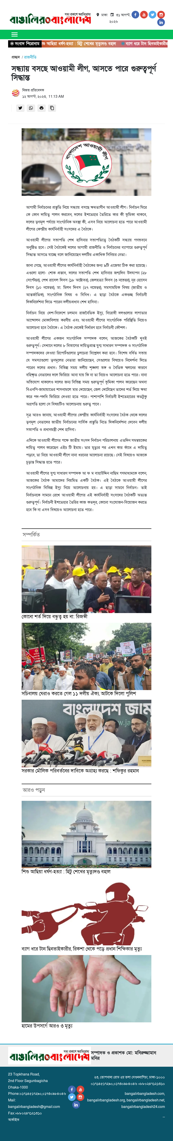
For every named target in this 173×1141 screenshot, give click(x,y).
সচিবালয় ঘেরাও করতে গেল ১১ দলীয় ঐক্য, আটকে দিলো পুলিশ (79, 693)
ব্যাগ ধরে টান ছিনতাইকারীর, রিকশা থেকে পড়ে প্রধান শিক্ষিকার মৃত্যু (82, 949)
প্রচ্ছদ (15, 57)
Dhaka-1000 (18, 1087)
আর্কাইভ (13, 1119)
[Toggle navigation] (14, 34)
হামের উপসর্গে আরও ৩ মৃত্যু (47, 1026)
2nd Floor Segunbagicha (28, 1080)
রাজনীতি (30, 57)
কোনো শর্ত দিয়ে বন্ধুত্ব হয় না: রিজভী (54, 617)
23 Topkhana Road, (24, 1074)
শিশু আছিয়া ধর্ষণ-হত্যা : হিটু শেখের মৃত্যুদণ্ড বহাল (66, 872)
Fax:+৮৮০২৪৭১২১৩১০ (25, 1113)
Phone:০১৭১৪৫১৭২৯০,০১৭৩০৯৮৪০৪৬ (37, 1093)
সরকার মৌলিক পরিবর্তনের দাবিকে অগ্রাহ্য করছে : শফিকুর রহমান (80, 771)
